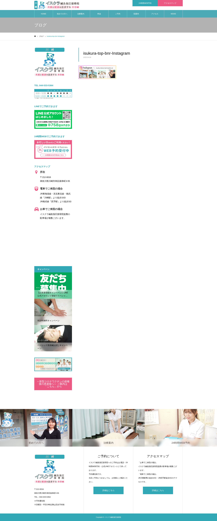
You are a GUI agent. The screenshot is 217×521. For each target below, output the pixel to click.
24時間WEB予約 (145, 3)
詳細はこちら (108, 490)
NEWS (173, 14)
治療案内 (80, 14)
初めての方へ (62, 14)
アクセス (154, 14)
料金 (99, 14)
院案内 (136, 14)
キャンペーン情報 (42, 288)
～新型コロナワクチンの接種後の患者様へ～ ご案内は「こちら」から (53, 384)
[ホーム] (35, 36)
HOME (43, 14)
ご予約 (117, 14)
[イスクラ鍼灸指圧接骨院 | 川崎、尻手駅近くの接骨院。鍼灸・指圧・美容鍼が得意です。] (56, 5)
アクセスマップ (170, 3)
